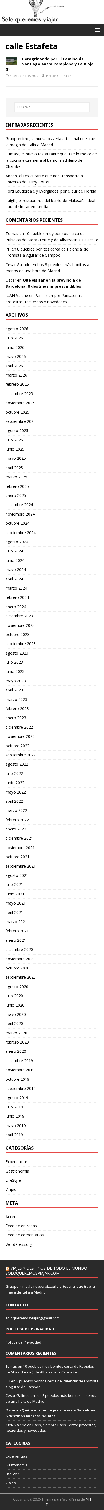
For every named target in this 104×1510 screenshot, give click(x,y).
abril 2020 (14, 1023)
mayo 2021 (16, 903)
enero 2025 (16, 495)
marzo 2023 (16, 699)
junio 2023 (15, 671)
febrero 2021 (17, 930)
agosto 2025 (17, 430)
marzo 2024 (16, 588)
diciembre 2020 (19, 949)
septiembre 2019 (21, 1088)
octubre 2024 (17, 523)
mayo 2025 (16, 458)
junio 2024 (15, 560)
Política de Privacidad (23, 1342)
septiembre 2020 (21, 977)
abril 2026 (14, 365)
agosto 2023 (17, 653)
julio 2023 (14, 662)
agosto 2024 (17, 541)
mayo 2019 (16, 1125)
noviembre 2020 (20, 958)
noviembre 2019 (20, 1069)
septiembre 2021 (21, 866)
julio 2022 (14, 773)
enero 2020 (16, 1051)
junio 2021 (15, 894)
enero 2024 (16, 606)
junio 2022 (15, 782)
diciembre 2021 (19, 838)
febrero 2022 (17, 819)
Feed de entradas (21, 1225)
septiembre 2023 (21, 643)
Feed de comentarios (25, 1235)
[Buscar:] (52, 107)
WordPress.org (19, 1244)
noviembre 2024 (20, 514)
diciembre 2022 (19, 727)
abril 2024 (14, 579)
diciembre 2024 (19, 504)
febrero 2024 (17, 597)
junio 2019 (15, 1116)
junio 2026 (15, 347)
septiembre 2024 (21, 532)
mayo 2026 (16, 356)
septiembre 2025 (21, 421)
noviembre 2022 (20, 736)
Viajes (11, 1189)
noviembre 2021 (20, 847)
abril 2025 (14, 467)
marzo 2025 (16, 476)
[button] (96, 30)
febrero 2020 (17, 1042)
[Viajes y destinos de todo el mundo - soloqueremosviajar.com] (52, 20)
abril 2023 (14, 690)
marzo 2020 (16, 1033)
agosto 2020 (17, 986)
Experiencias (17, 1161)
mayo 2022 (16, 792)
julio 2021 (14, 884)
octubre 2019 (17, 1079)
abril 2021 (14, 912)
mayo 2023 (16, 680)
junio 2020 (15, 1005)
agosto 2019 (17, 1097)
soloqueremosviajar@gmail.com (33, 1317)
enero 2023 (16, 717)
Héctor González (58, 76)
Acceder (13, 1216)
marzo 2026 (16, 375)
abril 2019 (14, 1134)
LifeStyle (13, 1180)
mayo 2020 (16, 1014)
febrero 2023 (17, 708)
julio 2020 (14, 995)
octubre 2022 (17, 745)
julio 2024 (14, 551)
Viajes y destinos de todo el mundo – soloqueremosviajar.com (48, 1271)
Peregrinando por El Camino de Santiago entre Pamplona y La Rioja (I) (49, 64)
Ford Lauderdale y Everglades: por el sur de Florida (51, 191)
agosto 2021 (17, 875)
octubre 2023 (17, 634)
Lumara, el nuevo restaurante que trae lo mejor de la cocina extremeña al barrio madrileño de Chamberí (51, 160)
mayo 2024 (16, 569)
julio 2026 (14, 337)
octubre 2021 (17, 856)
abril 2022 (14, 801)
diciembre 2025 (19, 393)
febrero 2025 (17, 486)
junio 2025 (15, 449)
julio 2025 (14, 440)
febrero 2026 (17, 384)
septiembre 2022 (21, 754)
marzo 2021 (16, 921)
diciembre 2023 (19, 615)
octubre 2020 (17, 968)
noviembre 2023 (20, 625)
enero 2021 (16, 940)
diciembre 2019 (19, 1060)
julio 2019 (14, 1107)
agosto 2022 (17, 764)
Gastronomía (17, 1171)
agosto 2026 (17, 328)
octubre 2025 (17, 412)
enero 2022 (16, 829)
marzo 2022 (16, 810)
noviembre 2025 (20, 402)
